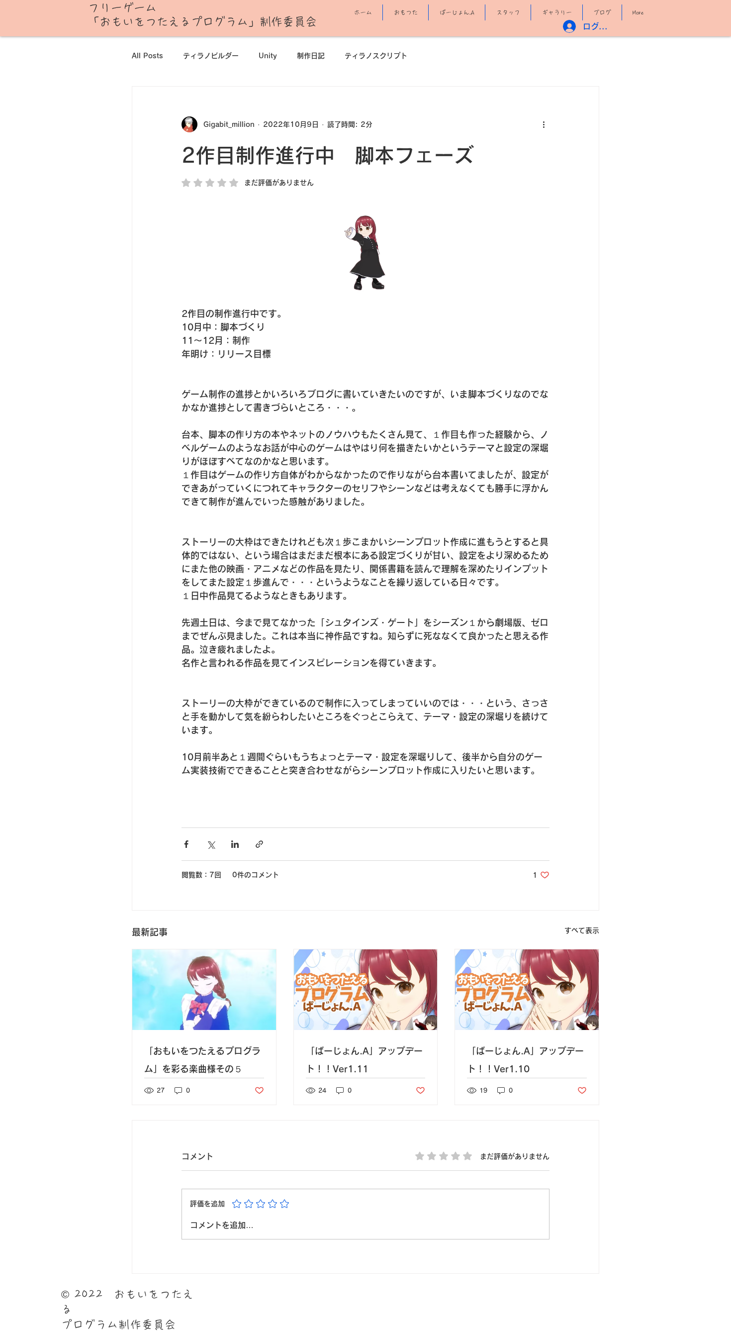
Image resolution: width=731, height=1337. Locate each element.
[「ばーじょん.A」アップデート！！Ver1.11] (366, 989)
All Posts (147, 55)
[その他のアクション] (543, 124)
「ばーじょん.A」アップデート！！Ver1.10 (525, 1059)
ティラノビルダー (211, 55)
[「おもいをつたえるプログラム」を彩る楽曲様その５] (204, 989)
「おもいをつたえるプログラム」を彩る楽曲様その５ (202, 1059)
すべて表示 (581, 930)
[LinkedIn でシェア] (235, 844)
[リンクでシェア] (259, 844)
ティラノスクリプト (376, 55)
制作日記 (311, 55)
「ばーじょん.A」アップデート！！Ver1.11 (364, 1059)
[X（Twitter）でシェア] (210, 844)
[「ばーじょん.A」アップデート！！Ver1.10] (527, 989)
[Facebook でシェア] (186, 844)
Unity (268, 55)
